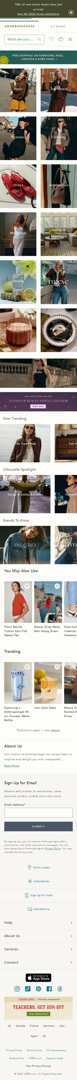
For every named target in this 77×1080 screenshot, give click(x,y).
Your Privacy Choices (38, 1066)
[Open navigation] (70, 39)
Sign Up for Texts (41, 895)
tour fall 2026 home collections (39, 14)
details (55, 730)
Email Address (14, 804)
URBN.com (35, 1058)
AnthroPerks (41, 881)
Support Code (54, 1058)
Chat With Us (42, 909)
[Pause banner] (71, 13)
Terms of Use (34, 1050)
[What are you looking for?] (39, 39)
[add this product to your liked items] (27, 586)
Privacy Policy (53, 848)
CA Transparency (56, 1050)
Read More (11, 766)
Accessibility (16, 1058)
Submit (38, 826)
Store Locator (41, 867)
